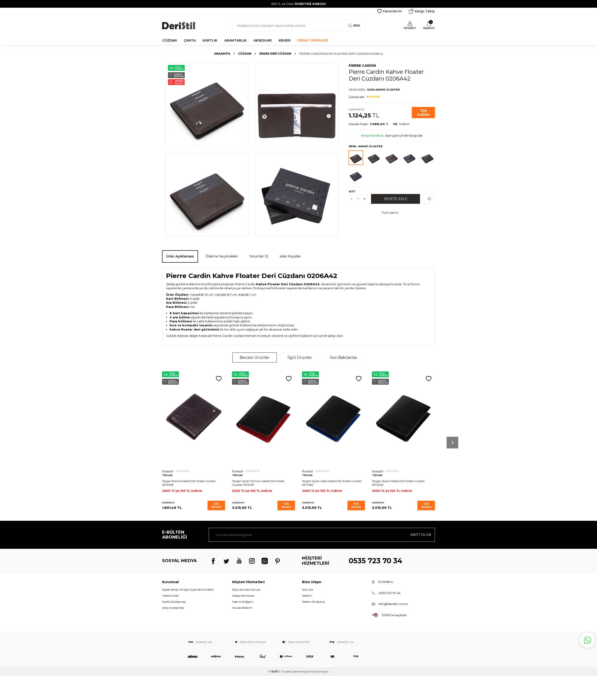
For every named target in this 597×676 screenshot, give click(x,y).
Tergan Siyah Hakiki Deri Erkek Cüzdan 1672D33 (398, 482)
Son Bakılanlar (343, 357)
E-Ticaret (285, 671)
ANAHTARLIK (235, 40)
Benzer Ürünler (255, 357)
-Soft (273, 671)
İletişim (307, 595)
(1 (356, 96)
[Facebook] (213, 561)
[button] (452, 442)
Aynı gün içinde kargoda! (404, 135)
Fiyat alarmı (390, 212)
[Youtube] (239, 561)
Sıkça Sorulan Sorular (246, 589)
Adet (352, 191)
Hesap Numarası (243, 595)
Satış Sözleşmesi (173, 607)
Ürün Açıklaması (180, 256)
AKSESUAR (262, 40)
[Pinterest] (277, 561)
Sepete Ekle (395, 199)
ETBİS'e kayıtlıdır (394, 615)
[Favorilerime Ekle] (219, 379)
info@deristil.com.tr (393, 604)
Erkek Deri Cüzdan (275, 53)
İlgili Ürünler (300, 357)
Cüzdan (244, 53)
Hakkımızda (170, 595)
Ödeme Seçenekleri (221, 256)
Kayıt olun (420, 535)
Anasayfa (222, 53)
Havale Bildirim (242, 607)
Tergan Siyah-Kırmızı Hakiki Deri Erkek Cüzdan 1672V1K (258, 482)
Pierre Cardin (362, 65)
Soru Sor (307, 589)
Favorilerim (392, 11)
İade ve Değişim (242, 601)
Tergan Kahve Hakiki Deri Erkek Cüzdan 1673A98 (189, 482)
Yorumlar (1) (258, 256)
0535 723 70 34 (375, 560)
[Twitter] (226, 561)
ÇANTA (190, 40)
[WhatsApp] (264, 561)
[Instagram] (252, 561)
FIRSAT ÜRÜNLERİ (313, 40)
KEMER (285, 40)
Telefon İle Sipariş (313, 601)
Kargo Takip (425, 11)
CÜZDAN (169, 40)
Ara (356, 25)
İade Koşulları (290, 256)
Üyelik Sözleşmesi (174, 601)
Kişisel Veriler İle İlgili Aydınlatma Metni (188, 589)
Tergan (167, 475)
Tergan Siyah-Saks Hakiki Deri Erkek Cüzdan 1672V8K (332, 482)
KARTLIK (210, 40)
